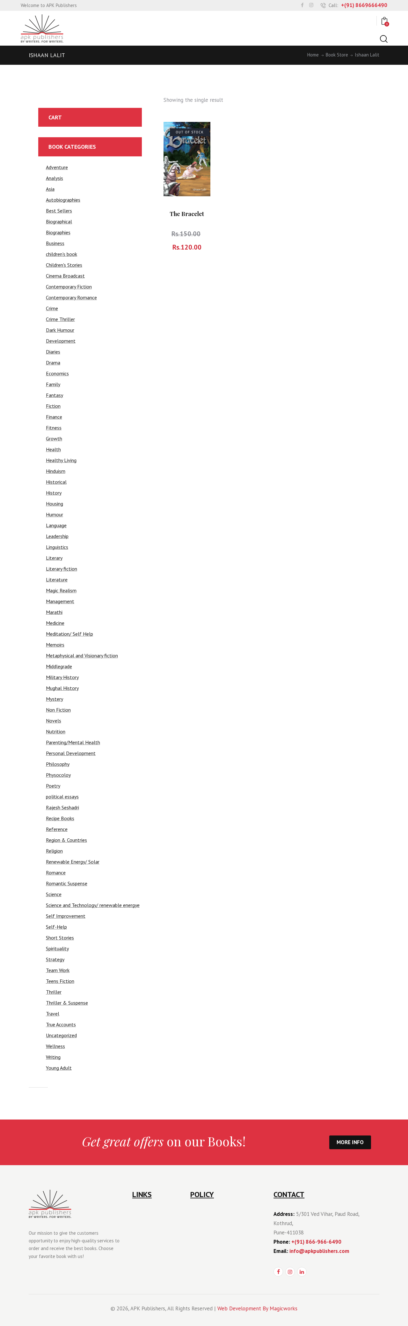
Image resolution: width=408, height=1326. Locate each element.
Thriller (54, 992)
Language (56, 525)
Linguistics (57, 547)
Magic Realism (61, 590)
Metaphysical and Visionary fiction (82, 655)
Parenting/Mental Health (73, 742)
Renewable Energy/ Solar (72, 861)
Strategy (55, 959)
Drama (53, 362)
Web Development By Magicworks (257, 1308)
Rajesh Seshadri (62, 807)
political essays (62, 796)
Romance (56, 872)
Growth (54, 438)
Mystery (54, 699)
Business (55, 243)
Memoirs (55, 644)
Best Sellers (59, 210)
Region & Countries (66, 840)
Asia (50, 189)
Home (313, 55)
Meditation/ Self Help (69, 634)
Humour (54, 514)
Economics (57, 373)
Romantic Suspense (66, 883)
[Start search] (383, 39)
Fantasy (54, 395)
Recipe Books (60, 818)
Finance (54, 417)
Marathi (54, 612)
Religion (54, 851)
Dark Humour (60, 330)
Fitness (54, 427)
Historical (56, 482)
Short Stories (60, 937)
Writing (53, 1057)
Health (53, 449)
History (54, 493)
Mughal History (62, 688)
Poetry (53, 786)
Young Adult (59, 1068)
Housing (54, 503)
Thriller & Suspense (67, 1003)
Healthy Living (61, 460)
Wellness (55, 1046)
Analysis (54, 178)
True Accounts (61, 1024)
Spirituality (57, 948)
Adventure (57, 167)
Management (60, 601)
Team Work (57, 970)
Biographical (59, 221)
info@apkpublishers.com (319, 1251)
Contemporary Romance (71, 297)
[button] (198, 133)
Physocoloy (58, 775)
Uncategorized (61, 1035)
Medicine (55, 623)
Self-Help (56, 927)
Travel (52, 1013)
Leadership (57, 536)
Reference (57, 829)
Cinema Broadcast (65, 276)
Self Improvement (65, 916)
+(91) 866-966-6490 (316, 1241)
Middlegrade (59, 666)
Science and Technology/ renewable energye (93, 905)
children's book (61, 254)
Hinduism (55, 471)
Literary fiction (61, 569)
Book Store (337, 55)
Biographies (58, 232)
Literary (54, 558)
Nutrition (55, 731)
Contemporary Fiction (69, 286)
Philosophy (57, 764)
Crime (52, 308)
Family (53, 384)
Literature (57, 579)
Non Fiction (58, 710)
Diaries (53, 351)
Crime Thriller (60, 319)
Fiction (53, 406)
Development (61, 341)
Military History (62, 677)
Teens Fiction (60, 981)
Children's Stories (64, 265)
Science (54, 894)
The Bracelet (187, 213)
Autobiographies (63, 200)
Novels (53, 720)
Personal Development (71, 753)
